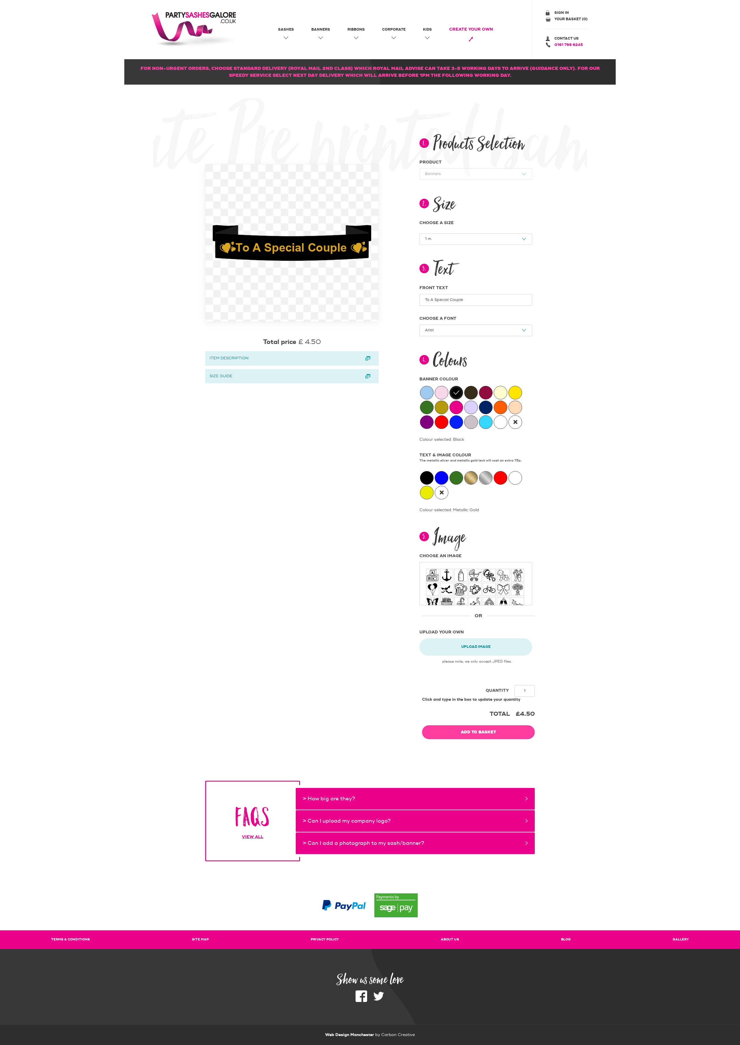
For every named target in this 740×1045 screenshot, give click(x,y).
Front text (433, 288)
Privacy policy (325, 940)
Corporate (394, 29)
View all (252, 837)
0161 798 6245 (568, 45)
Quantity (497, 690)
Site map (200, 940)
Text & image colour (470, 458)
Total (500, 713)
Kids (427, 29)
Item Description (229, 358)
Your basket (571, 19)
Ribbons (356, 29)
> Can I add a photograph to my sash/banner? (363, 843)
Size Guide (221, 376)
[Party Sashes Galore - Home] (195, 29)
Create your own (471, 29)
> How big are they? (329, 798)
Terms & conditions (70, 940)
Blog (566, 940)
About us (450, 940)
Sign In (561, 13)
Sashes (286, 29)
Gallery (681, 940)
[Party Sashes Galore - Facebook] (361, 1000)
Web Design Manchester (349, 1034)
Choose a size (436, 223)
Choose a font (437, 318)
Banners (320, 29)
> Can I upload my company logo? (347, 821)
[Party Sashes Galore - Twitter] (378, 1000)
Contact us (566, 38)
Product (430, 162)
